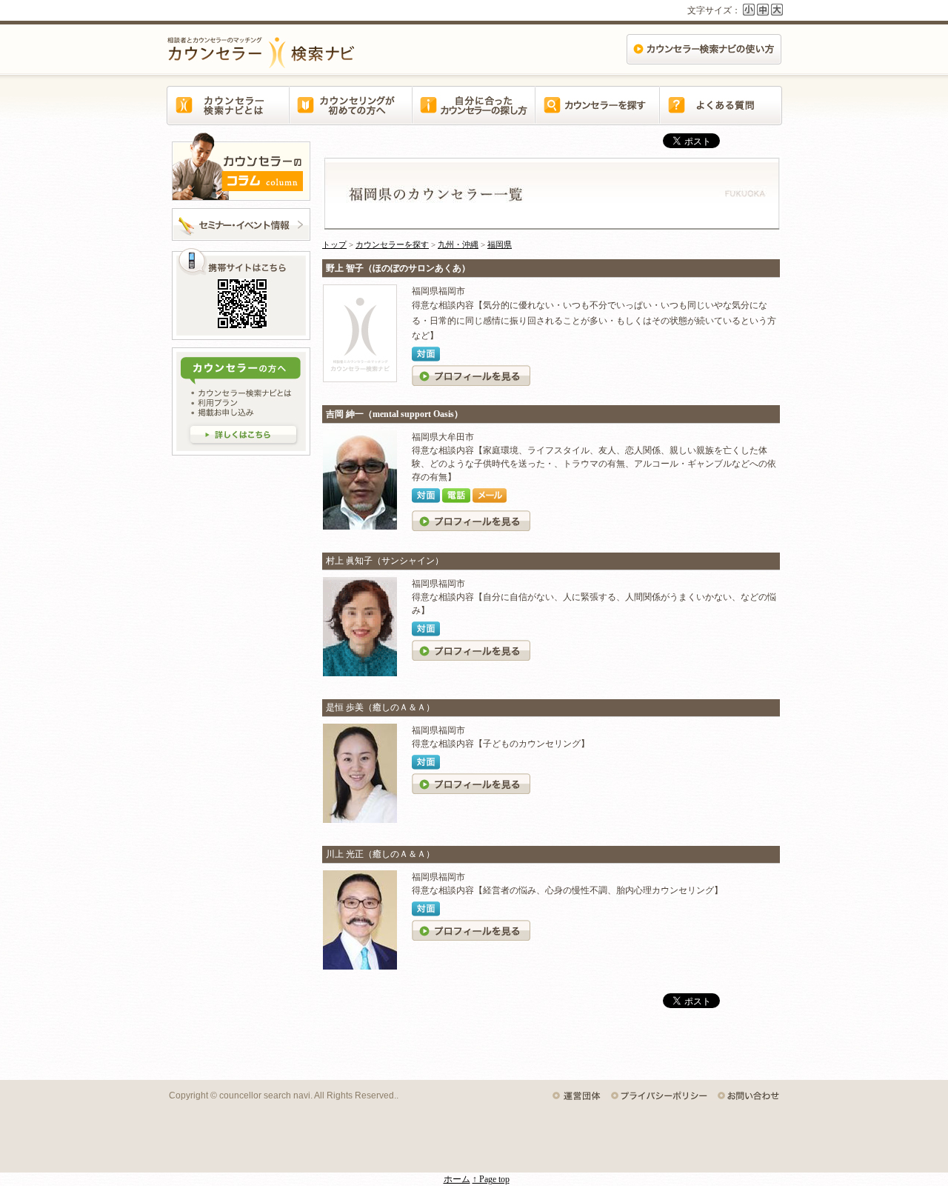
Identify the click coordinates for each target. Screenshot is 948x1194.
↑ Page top (491, 1179)
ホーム (457, 1179)
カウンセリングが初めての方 (351, 114)
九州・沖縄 (458, 245)
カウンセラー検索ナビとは (228, 114)
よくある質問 (719, 114)
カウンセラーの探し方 (474, 114)
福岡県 (499, 245)
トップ (334, 245)
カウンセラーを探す (596, 114)
